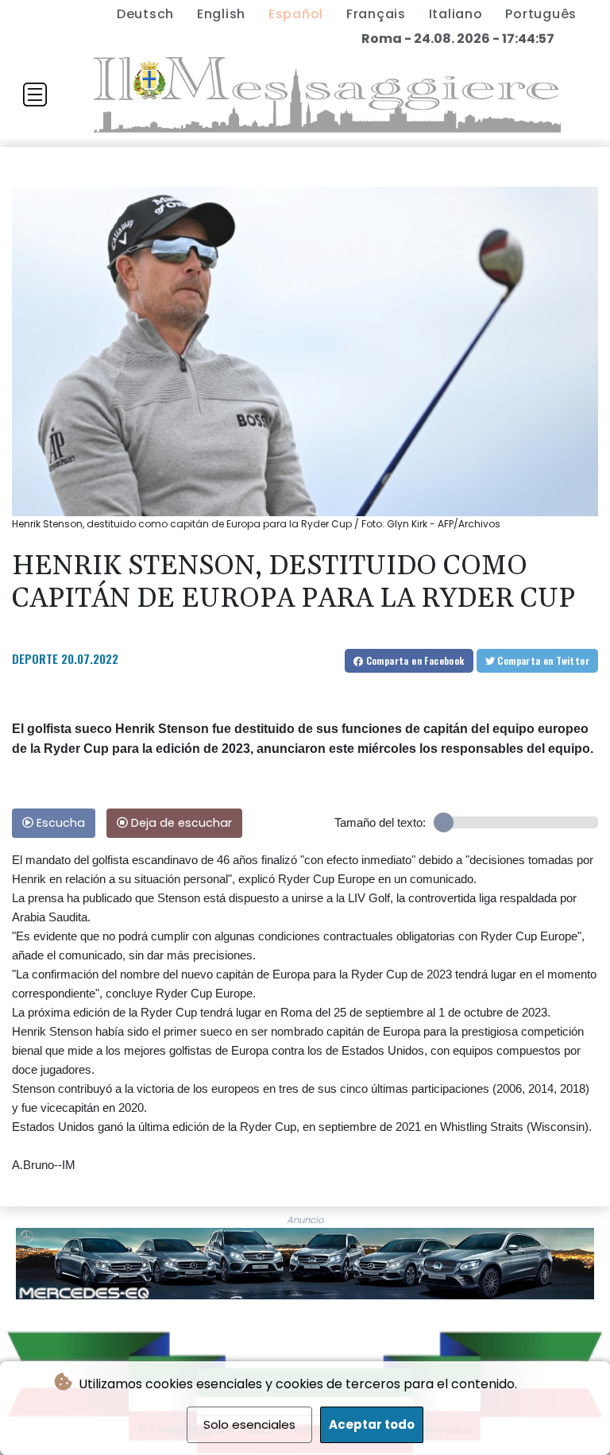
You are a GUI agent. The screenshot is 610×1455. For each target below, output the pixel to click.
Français (376, 14)
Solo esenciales (249, 1424)
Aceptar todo (372, 1424)
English (221, 14)
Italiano (456, 14)
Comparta (413, 660)
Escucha (59, 823)
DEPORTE (35, 658)
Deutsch (145, 14)
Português (541, 14)
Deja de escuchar (180, 823)
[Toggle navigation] (35, 94)
